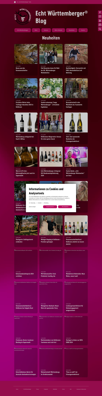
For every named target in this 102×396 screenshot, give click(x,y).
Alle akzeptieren (65, 206)
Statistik (39, 203)
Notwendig (33, 203)
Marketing (46, 203)
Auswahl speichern (50, 206)
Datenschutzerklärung (60, 199)
